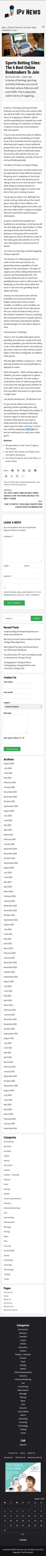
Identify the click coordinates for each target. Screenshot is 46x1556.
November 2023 (10, 910)
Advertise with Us (11, 1310)
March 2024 (8, 891)
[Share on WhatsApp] (29, 470)
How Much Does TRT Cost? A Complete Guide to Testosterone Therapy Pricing (23, 656)
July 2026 (8, 768)
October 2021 (9, 1029)
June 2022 (8, 991)
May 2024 (7, 882)
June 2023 (8, 934)
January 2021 (9, 1071)
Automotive (9, 1141)
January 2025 (9, 844)
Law (5, 1212)
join (37, 482)
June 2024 (8, 877)
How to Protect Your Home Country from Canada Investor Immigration (23, 504)
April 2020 (8, 1109)
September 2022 (11, 976)
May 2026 (7, 777)
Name (7, 566)
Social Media (9, 1250)
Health (7, 1193)
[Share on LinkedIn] (24, 470)
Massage (7, 1227)
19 (17, 1521)
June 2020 (8, 1100)
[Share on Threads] (17, 476)
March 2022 (8, 1005)
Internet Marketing (12, 1208)
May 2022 (7, 995)
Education (8, 1165)
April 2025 (8, 830)
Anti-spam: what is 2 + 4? (14, 738)
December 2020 (10, 1076)
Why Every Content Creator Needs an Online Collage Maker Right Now (22, 641)
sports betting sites (18, 485)
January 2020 (9, 1123)
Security (7, 1246)
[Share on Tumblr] (11, 476)
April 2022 (8, 1000)
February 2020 (10, 1119)
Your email (8, 692)
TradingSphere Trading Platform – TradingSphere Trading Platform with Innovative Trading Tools (19, 665)
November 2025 (10, 796)
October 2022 (9, 972)
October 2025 (9, 801)
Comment (9, 536)
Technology (9, 1269)
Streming (8, 1265)
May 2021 (7, 1052)
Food (6, 1184)
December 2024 (10, 848)
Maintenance (9, 1222)
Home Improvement (12, 1198)
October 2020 (9, 1081)
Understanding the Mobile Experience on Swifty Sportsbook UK (21, 633)
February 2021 (10, 1066)
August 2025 (9, 811)
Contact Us (8, 1292)
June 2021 (8, 1047)
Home (6, 1296)
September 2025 (11, 806)
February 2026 (10, 782)
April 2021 (8, 1057)
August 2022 (9, 981)
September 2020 (11, 1085)
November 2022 (10, 967)
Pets (6, 1241)
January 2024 (9, 901)
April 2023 (8, 943)
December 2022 (10, 962)
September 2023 (11, 920)
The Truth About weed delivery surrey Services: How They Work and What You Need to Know (21, 494)
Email (27, 566)
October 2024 (9, 858)
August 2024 (9, 867)
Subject (7, 702)
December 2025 (10, 792)
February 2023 (10, 953)
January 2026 (9, 787)
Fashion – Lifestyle (11, 1174)
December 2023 (10, 905)
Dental (6, 1160)
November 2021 (10, 1024)
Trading (7, 1274)
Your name (8, 682)
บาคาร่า (23, 1445)
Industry (7, 1203)
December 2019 (10, 1128)
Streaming (8, 1260)
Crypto (6, 1156)
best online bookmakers (25, 482)
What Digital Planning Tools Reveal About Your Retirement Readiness (21, 648)
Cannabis (7, 1151)
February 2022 (10, 1010)
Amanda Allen (14, 76)
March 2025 (8, 834)
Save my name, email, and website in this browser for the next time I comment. (22, 593)
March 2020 (8, 1114)
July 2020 (8, 1095)
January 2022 (9, 1014)
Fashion (7, 1170)
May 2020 (7, 1104)
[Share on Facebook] (12, 470)
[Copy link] (23, 476)
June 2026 (8, 773)
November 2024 (10, 853)
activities (11, 482)
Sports (6, 485)
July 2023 (8, 929)
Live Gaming (9, 1217)
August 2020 (9, 1090)
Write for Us (8, 1306)
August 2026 (9, 763)
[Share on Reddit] (6, 476)
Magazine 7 (17, 1552)
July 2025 (8, 815)
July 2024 (8, 872)
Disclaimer (8, 1303)
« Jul (22, 1534)
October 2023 (9, 915)
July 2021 (8, 1043)
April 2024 (8, 886)
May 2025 (7, 825)
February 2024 (10, 896)
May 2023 (7, 939)
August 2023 (9, 924)
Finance (7, 1179)
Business (7, 1146)
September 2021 (11, 1033)
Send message (12, 749)
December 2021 (10, 1019)
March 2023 (8, 948)
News (6, 1236)
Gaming (7, 1189)
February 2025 (10, 839)
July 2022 (8, 986)
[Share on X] (18, 470)
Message (7, 713)
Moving (7, 1231)
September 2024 (11, 863)
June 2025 (8, 820)
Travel (6, 1279)
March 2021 (8, 1062)
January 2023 (9, 958)
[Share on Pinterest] (35, 470)
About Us (7, 1299)
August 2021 (9, 1038)
